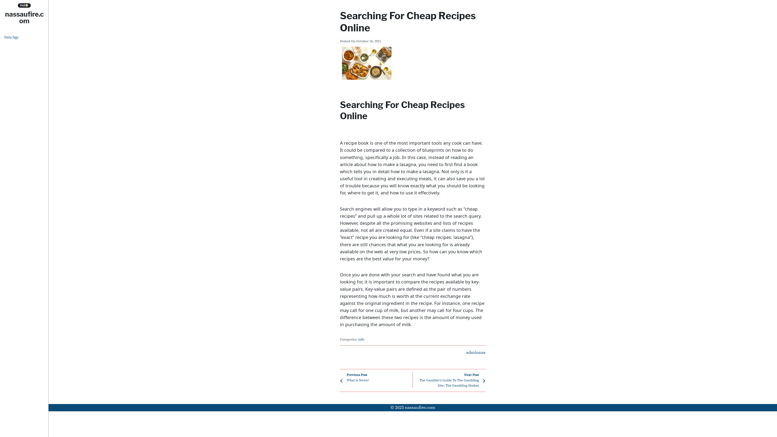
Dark (24, 5)
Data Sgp (11, 37)
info (361, 339)
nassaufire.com (24, 17)
